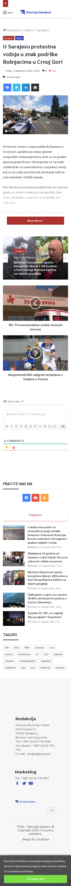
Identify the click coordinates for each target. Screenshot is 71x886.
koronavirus (24, 654)
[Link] (44, 426)
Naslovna (13, 30)
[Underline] (16, 426)
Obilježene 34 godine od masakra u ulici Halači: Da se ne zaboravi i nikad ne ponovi (48, 557)
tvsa (33, 667)
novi (46, 654)
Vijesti (29, 30)
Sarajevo (42, 30)
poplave (58, 654)
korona (9, 654)
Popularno (35, 515)
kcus (52, 647)
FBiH (27, 647)
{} (49, 426)
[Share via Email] (35, 87)
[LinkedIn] (26, 87)
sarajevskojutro (28, 660)
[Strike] (21, 426)
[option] (35, 258)
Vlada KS (45, 667)
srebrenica (10, 667)
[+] (54, 426)
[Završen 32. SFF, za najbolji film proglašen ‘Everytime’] (14, 618)
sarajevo (9, 660)
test (23, 667)
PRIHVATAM (35, 879)
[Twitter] (17, 87)
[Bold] (6, 426)
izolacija (39, 647)
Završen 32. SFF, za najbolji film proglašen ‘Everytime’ (45, 615)
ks (37, 654)
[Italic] (11, 426)
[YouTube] (35, 498)
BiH (7, 647)
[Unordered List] (30, 426)
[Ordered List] (25, 426)
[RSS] (45, 498)
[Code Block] (39, 426)
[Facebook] (7, 87)
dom (16, 647)
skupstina (46, 660)
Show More (34, 220)
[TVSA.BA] (35, 12)
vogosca (59, 667)
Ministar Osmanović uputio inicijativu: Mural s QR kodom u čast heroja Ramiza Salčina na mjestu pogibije (48, 577)
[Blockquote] (35, 426)
